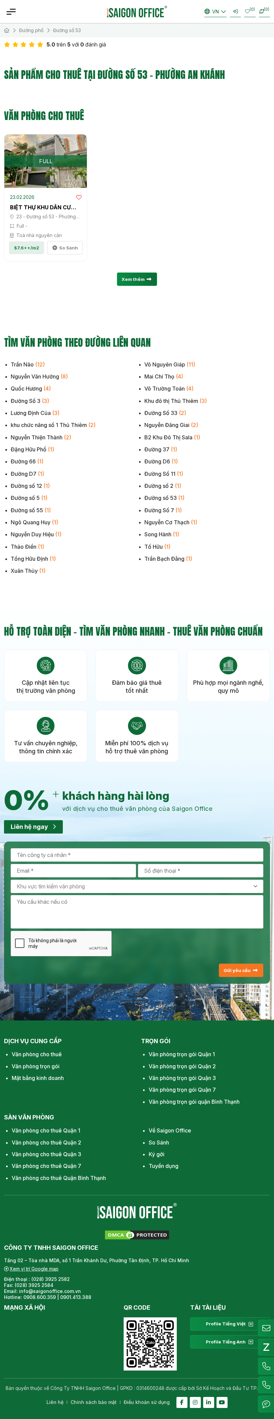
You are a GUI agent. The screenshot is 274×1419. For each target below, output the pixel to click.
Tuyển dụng (163, 1166)
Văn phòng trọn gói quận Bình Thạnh (194, 1101)
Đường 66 (27, 461)
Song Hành (161, 534)
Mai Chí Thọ (163, 376)
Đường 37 (160, 449)
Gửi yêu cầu (237, 970)
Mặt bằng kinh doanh (38, 1078)
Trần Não (28, 364)
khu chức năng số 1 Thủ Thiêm (53, 425)
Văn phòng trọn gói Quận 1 (182, 1054)
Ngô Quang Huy (34, 522)
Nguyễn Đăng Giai (171, 425)
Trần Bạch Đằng (168, 558)
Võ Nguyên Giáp (169, 364)
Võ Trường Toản (168, 388)
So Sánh (159, 1142)
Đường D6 (161, 461)
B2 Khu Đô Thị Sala (172, 437)
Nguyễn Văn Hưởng (39, 376)
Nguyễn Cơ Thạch (170, 522)
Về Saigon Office (170, 1130)
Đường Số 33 (165, 413)
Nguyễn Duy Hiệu (36, 534)
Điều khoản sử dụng (147, 1402)
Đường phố (31, 30)
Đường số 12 (30, 485)
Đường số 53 (164, 498)
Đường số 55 (31, 510)
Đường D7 (27, 473)
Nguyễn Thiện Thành (41, 437)
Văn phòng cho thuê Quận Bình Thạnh (59, 1178)
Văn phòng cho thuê (37, 1054)
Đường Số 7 (163, 510)
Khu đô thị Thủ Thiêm (175, 401)
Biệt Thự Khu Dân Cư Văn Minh (40, 207)
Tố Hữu (157, 546)
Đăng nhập (235, 11)
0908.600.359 (39, 1297)
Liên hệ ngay (29, 826)
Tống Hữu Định (33, 558)
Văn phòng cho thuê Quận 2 (46, 1142)
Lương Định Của (35, 413)
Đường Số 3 (30, 401)
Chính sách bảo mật (94, 1402)
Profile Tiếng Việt (226, 1323)
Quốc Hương (31, 388)
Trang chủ (6, 30)
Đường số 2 (162, 485)
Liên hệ (54, 1402)
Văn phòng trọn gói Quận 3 (182, 1078)
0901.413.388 (75, 1297)
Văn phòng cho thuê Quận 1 (46, 1130)
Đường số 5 (29, 498)
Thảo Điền (27, 546)
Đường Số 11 (163, 473)
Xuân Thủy (28, 570)
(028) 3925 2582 (51, 1279)
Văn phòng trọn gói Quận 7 (182, 1089)
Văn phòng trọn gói (35, 1066)
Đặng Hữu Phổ (32, 449)
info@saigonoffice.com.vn (50, 1291)
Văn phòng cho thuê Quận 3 (46, 1154)
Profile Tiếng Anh (226, 1341)
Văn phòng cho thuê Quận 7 (46, 1166)
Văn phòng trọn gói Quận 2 (182, 1066)
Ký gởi (156, 1154)
